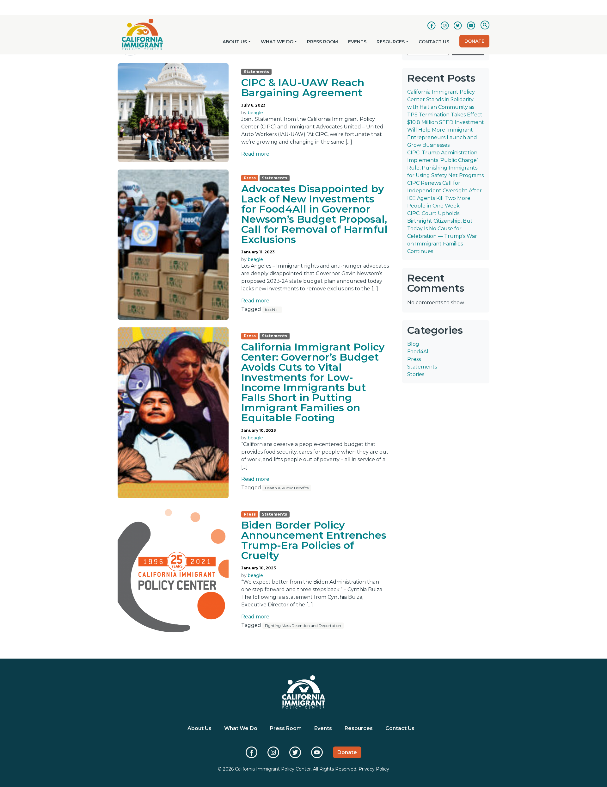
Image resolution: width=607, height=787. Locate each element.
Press (414, 359)
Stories (415, 374)
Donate (474, 41)
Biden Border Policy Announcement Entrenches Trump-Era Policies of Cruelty (313, 540)
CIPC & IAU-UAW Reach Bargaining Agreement (302, 87)
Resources (391, 42)
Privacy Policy (374, 769)
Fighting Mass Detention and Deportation (303, 625)
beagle (255, 112)
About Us (235, 42)
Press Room (322, 42)
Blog (413, 344)
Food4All (418, 352)
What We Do (277, 42)
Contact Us (434, 42)
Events (357, 42)
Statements (422, 367)
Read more (255, 154)
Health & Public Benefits (287, 488)
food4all (272, 309)
